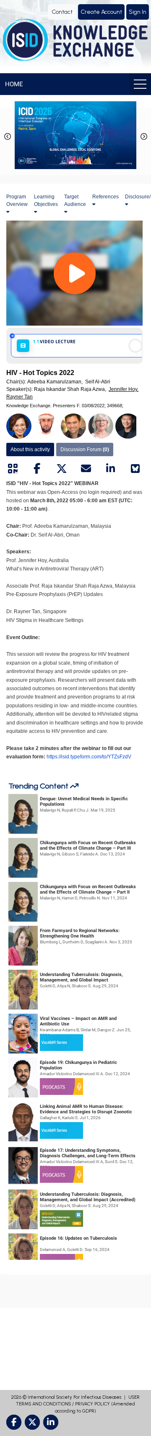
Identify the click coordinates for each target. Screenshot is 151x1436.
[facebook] (13, 1422)
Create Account (101, 11)
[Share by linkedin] (110, 468)
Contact (62, 11)
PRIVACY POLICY (92, 1404)
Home (14, 84)
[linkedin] (50, 1422)
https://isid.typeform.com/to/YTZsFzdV (89, 757)
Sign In (137, 11)
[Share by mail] (86, 468)
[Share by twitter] (61, 468)
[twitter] (32, 1422)
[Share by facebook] (37, 468)
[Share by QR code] (12, 468)
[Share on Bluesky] (135, 468)
